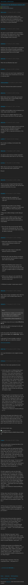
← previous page (4, 567)
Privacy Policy (13, 578)
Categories (7, 575)
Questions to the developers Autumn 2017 (13, 4)
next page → (12, 567)
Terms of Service (4, 578)
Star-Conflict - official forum (7, 1)
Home (2, 575)
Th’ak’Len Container (5, 342)
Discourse (8, 581)
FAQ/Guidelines (14, 575)
